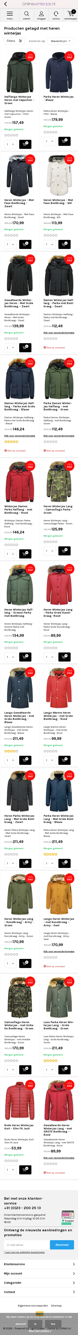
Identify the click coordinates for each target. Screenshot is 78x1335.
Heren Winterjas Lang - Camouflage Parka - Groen (58, 509)
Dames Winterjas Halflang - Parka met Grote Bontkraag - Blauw (19, 406)
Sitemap (56, 1305)
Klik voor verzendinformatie (59, 332)
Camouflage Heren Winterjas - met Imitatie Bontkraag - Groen (19, 1025)
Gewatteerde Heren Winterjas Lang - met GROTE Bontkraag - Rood (58, 1130)
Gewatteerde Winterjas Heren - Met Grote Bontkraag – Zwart (18, 303)
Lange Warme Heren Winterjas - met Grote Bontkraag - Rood (58, 716)
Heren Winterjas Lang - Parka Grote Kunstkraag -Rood (58, 613)
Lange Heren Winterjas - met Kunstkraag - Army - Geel (59, 922)
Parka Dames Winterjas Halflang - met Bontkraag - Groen (58, 406)
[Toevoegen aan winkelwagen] (25, 144)
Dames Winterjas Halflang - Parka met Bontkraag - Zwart (59, 303)
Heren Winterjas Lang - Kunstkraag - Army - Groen (19, 922)
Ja (35, 1323)
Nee (53, 1323)
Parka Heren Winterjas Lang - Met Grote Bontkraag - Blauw (59, 819)
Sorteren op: (37, 41)
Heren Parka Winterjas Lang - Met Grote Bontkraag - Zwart (19, 819)
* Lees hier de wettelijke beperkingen (24, 1252)
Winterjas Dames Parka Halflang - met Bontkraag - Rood (18, 509)
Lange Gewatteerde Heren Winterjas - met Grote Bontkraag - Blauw (19, 717)
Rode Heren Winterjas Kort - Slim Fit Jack (19, 1127)
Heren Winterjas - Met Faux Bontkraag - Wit (58, 201)
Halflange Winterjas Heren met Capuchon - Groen (19, 100)
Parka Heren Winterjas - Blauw (59, 98)
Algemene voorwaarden (33, 1305)
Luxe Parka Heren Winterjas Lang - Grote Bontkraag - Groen (59, 1025)
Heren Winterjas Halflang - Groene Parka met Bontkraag (18, 613)
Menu (10, 19)
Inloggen (41, 19)
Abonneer (62, 1245)
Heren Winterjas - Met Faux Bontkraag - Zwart (19, 203)
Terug (5, 4)
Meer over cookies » (40, 1330)
